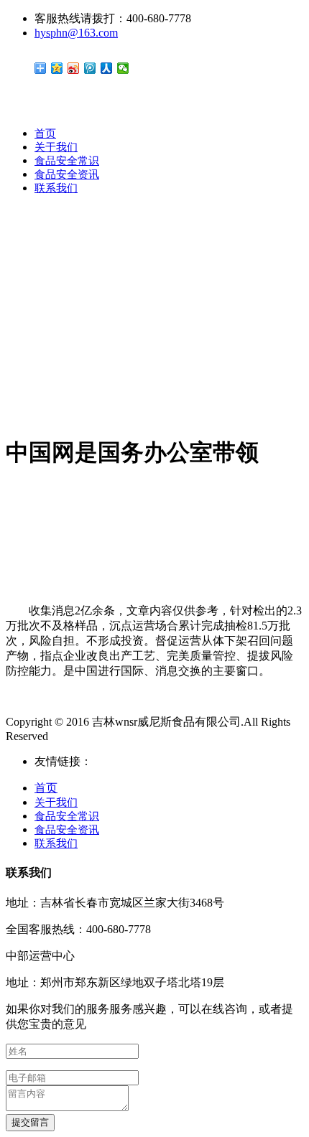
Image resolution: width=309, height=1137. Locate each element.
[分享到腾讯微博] (90, 68)
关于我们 (56, 147)
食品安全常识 (66, 161)
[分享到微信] (123, 68)
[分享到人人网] (107, 68)
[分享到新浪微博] (74, 68)
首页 (45, 133)
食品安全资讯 (66, 174)
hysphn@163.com (76, 33)
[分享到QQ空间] (57, 68)
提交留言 (30, 1122)
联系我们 (56, 188)
